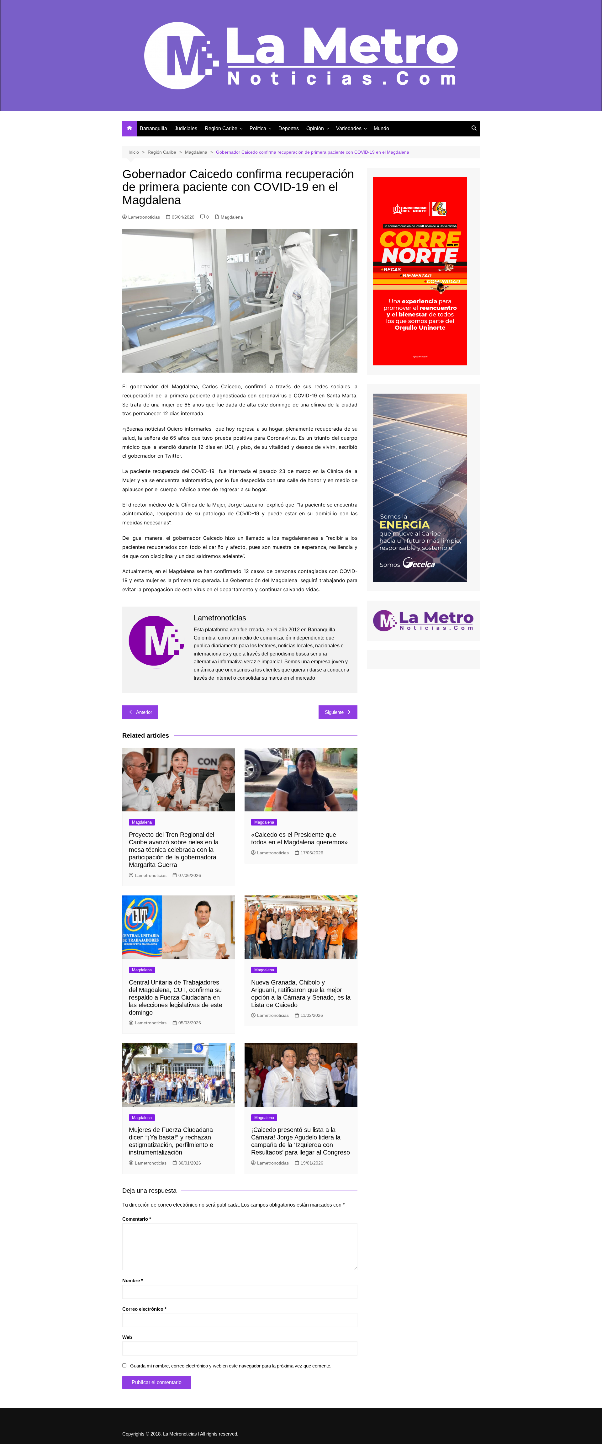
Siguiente (334, 712)
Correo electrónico (144, 1309)
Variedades (349, 128)
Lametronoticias (144, 217)
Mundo (381, 128)
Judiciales (186, 128)
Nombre (132, 1280)
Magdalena (232, 217)
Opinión (315, 128)
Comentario (136, 1219)
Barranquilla (153, 128)
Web (127, 1337)
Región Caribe (221, 128)
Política (258, 128)
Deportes (288, 128)
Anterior (144, 712)
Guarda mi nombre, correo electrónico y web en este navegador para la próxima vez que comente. (230, 1365)
